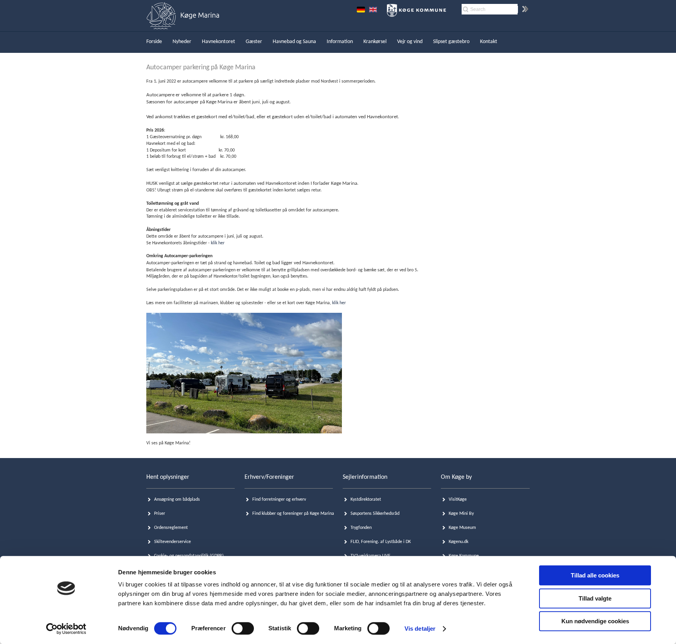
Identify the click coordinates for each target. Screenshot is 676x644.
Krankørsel (375, 42)
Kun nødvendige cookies (595, 621)
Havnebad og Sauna (294, 42)
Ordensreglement (171, 527)
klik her (218, 243)
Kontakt (488, 42)
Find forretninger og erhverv (279, 499)
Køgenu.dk (458, 541)
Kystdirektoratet (366, 499)
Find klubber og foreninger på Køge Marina (293, 513)
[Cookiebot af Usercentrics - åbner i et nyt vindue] (66, 629)
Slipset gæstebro (451, 42)
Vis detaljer (420, 628)
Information (340, 42)
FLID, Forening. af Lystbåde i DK (381, 541)
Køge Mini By (461, 513)
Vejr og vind (409, 42)
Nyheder (182, 42)
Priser (159, 513)
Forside (154, 42)
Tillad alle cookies (595, 575)
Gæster (254, 42)
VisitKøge (458, 499)
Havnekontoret (218, 42)
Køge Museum (462, 527)
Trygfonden (361, 527)
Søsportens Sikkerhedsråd (375, 513)
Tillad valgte (595, 598)
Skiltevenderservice (172, 541)
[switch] (243, 628)
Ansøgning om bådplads (177, 499)
